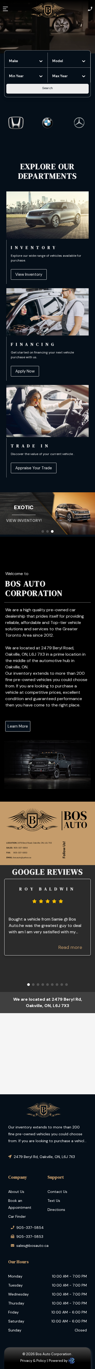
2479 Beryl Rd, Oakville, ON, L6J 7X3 (44, 1156)
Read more (70, 947)
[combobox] (9, 61)
